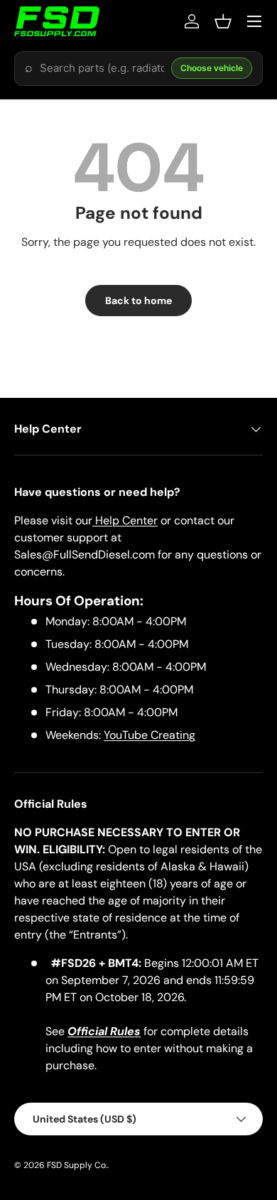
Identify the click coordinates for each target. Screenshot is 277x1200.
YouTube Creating (149, 735)
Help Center (125, 520)
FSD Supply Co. (77, 1165)
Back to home (138, 300)
